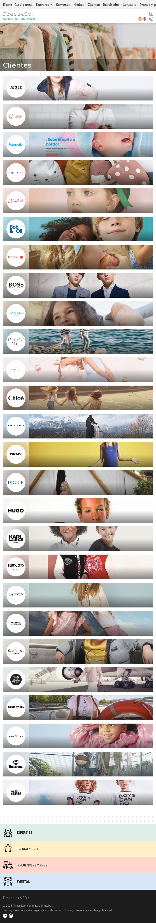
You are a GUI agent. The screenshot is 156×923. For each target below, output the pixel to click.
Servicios (63, 4)
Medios (78, 4)
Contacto (129, 4)
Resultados (111, 4)
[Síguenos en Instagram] (11, 916)
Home (7, 4)
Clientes (94, 4)
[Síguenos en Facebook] (6, 916)
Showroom (44, 4)
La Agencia (24, 4)
